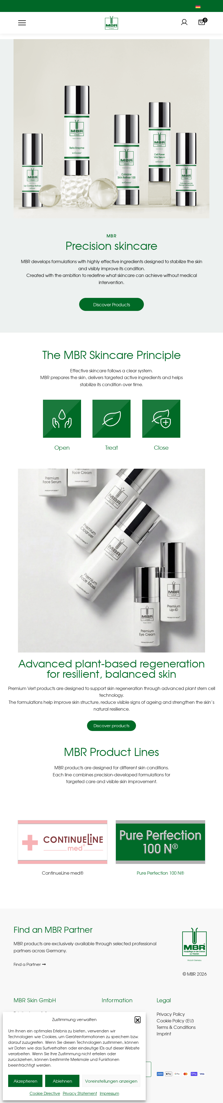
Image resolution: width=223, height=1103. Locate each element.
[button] (137, 1019)
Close (161, 447)
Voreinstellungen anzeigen (111, 1081)
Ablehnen (62, 1081)
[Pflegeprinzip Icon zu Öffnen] (62, 419)
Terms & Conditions (176, 1027)
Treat (111, 447)
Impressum (109, 1093)
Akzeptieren (25, 1081)
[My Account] (184, 22)
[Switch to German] (198, 6)
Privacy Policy (171, 1014)
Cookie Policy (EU (174, 1020)
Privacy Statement (80, 1093)
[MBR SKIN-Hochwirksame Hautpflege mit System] (111, 23)
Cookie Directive (45, 1093)
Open (62, 447)
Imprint (164, 1033)
